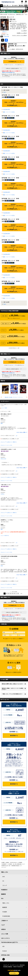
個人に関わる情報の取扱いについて (19, 864)
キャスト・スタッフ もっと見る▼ (19, 35)
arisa (2, 565)
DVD (1, 5)
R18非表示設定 (6, 916)
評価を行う (4, 31)
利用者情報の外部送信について (16, 865)
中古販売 (4, 912)
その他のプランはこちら (8, 64)
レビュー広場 (4, 934)
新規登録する (14, 735)
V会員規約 (7, 862)
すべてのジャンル (11, 14)
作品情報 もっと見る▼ (22, 33)
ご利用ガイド (4, 920)
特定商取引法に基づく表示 (5, 865)
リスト (22, 3)
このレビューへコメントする (6, 445)
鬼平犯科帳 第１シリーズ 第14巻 (16, 46)
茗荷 (2, 423)
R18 (26, 5)
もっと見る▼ (24, 30)
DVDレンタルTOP (3, 14)
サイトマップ (3, 867)
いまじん (2, 493)
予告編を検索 (6, 36)
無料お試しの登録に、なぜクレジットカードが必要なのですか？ (12, 689)
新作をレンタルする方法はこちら (8, 72)
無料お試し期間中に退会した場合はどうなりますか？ (12, 683)
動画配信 (21, 5)
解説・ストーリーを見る (9, 112)
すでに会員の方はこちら (19, 64)
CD (5, 5)
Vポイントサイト (5, 938)
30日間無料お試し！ (13, 61)
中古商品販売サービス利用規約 (6, 864)
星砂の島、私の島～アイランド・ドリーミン (14, 397)
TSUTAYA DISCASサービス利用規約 (16, 862)
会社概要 (2, 862)
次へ (5, 92)
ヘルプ (3, 925)
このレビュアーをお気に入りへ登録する (8, 442)
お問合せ (3, 929)
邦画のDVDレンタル (20, 14)
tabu (2, 529)
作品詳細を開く (6, 109)
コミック (9, 5)
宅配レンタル (5, 903)
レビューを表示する (5, 535)
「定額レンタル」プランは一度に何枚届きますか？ (12, 693)
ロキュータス (3, 458)
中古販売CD (16, 5)
